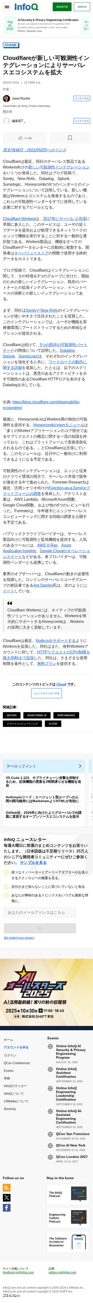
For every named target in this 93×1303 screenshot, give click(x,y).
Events (9, 1070)
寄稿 (7, 1078)
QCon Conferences (17, 1063)
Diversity (10, 1109)
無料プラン (46, 664)
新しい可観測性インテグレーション (58, 167)
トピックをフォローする (46, 693)
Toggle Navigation (6, 6)
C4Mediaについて (16, 1101)
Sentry (31, 310)
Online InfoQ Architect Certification (66, 1072)
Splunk (9, 356)
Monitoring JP (36, 715)
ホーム (8, 1039)
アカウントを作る (16, 1047)
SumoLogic (28, 356)
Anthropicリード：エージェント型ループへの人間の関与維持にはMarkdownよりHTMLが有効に (42, 799)
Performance (66, 715)
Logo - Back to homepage (27, 6)
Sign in (82, 6)
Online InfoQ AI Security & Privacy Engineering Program (71, 1051)
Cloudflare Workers (19, 219)
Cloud (10, 44)
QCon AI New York (70, 1145)
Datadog (67, 350)
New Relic (49, 310)
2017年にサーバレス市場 (64, 219)
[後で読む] (70, 138)
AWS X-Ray (47, 545)
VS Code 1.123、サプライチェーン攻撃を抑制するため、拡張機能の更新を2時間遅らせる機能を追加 (43, 781)
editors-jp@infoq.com (62, 1272)
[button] (40, 928)
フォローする (82, 98)
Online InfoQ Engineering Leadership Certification (66, 1093)
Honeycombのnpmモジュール (58, 425)
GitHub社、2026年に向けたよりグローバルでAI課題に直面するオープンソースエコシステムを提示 (44, 814)
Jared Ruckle (21, 98)
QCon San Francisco (73, 1134)
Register (62, 6)
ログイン (10, 1055)
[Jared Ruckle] (6, 98)
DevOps (11, 715)
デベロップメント (21, 766)
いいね (27, 138)
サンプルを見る (33, 863)
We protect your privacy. (19, 938)
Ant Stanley (43, 585)
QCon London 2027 (72, 1157)
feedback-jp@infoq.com (18, 1272)
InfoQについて (14, 1093)
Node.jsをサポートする (56, 641)
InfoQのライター (15, 1086)
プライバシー (11, 1295)
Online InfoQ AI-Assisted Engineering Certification (69, 1116)
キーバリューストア (31, 253)
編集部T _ (19, 121)
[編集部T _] (6, 121)
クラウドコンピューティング (22, 723)
